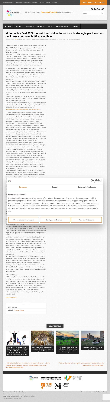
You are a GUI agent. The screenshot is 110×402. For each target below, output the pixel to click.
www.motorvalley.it (11, 297)
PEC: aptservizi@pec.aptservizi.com (12, 398)
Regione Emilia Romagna (20, 392)
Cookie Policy (97, 392)
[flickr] (95, 9)
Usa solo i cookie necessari (23, 220)
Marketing (28, 27)
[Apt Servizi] (33, 380)
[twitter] (92, 9)
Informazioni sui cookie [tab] (87, 187)
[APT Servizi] (41, 12)
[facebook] (97, 9)
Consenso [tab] (23, 187)
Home (9, 26)
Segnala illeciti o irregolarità (23, 2)
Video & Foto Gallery (60, 27)
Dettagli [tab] (55, 187)
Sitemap (105, 392)
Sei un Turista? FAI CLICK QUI (93, 2)
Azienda (17, 27)
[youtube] (100, 9)
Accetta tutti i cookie (86, 220)
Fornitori (75, 26)
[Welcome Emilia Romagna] (73, 380)
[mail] (103, 9)
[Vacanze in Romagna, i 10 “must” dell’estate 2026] (92, 338)
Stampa (38, 27)
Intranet (48, 2)
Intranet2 (54, 2)
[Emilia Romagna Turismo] (51, 380)
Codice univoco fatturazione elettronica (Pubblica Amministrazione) (19, 396)
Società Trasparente (8, 2)
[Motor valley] (62, 388)
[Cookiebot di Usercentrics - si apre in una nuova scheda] (92, 180)
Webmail (42, 2)
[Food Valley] (46, 388)
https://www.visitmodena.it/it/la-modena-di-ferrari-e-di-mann (23, 109)
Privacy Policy (89, 392)
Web (47, 27)
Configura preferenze (54, 220)
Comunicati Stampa (19, 310)
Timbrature (34, 2)
